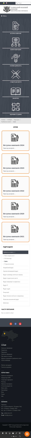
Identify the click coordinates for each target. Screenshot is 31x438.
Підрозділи (16, 119)
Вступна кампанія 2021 (13, 236)
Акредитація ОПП (5, 377)
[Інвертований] (3, 433)
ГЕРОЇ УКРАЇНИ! (5, 360)
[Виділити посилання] (16, 433)
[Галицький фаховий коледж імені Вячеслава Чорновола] (15, 9)
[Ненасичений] (9, 433)
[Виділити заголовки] (19, 433)
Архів (5, 261)
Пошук (3, 394)
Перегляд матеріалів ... (9, 148)
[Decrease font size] (11, 436)
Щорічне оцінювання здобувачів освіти (11, 358)
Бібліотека (6, 303)
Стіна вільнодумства (6, 386)
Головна (3, 119)
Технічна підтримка (6, 367)
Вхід (2, 392)
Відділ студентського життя (10, 278)
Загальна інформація (6, 348)
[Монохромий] (6, 433)
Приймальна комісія (6, 121)
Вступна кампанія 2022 (13, 191)
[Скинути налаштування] (20, 436)
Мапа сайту (4, 388)
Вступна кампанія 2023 (13, 168)
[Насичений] (13, 433)
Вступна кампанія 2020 (13, 214)
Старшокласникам (9, 264)
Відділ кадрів (6, 288)
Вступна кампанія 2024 (13, 145)
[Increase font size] (16, 436)
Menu (5, 16)
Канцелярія (6, 292)
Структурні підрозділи (7, 379)
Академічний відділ (8, 267)
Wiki (2, 396)
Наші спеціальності (9, 255)
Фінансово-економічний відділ (11, 299)
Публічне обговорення (7, 375)
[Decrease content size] (23, 433)
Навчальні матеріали (6, 384)
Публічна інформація (6, 354)
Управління (4, 350)
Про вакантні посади (6, 356)
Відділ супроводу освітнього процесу (13, 274)
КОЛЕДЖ (9, 119)
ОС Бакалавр (7, 258)
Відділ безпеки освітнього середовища (13, 296)
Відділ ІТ (5, 285)
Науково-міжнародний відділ (10, 271)
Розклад (3, 381)
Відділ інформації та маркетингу (11, 281)
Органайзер (4, 390)
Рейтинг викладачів (6, 365)
